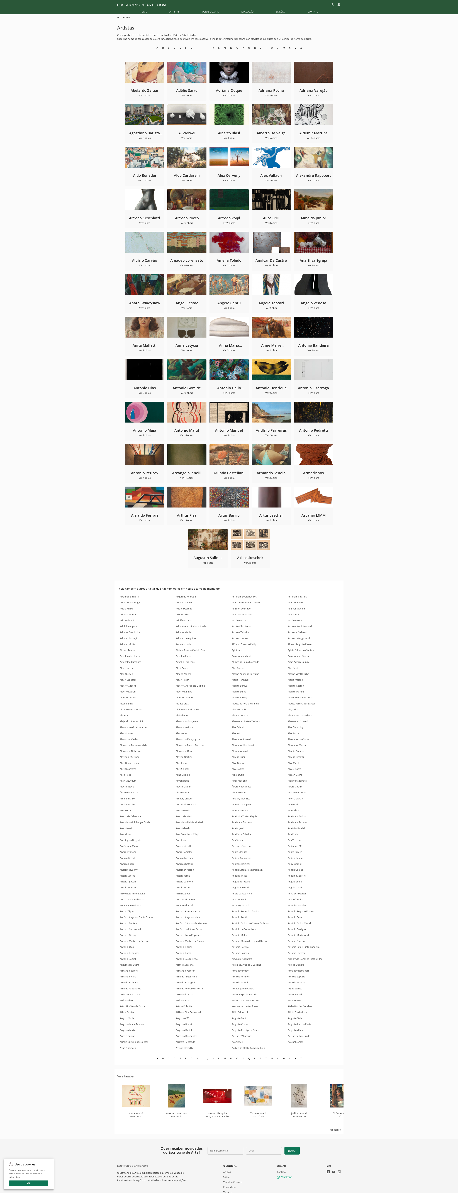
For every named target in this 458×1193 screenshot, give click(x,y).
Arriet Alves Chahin (130, 994)
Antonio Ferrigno (297, 929)
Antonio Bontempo (130, 923)
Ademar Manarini (297, 608)
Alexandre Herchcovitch (244, 745)
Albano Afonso (183, 673)
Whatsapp (286, 1177)
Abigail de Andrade (186, 596)
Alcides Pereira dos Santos (301, 703)
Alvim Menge (238, 792)
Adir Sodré (293, 614)
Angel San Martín (185, 869)
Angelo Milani (183, 887)
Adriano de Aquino (186, 638)
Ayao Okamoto (128, 1048)
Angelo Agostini (128, 881)
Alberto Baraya (239, 685)
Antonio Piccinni (184, 946)
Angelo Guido (295, 881)
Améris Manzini (296, 798)
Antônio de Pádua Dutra (189, 929)
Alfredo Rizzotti (296, 756)
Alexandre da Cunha (298, 739)
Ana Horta (125, 810)
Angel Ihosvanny (129, 869)
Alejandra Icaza (240, 715)
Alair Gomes (238, 668)
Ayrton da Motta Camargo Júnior (249, 1048)
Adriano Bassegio (129, 638)
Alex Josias (181, 733)
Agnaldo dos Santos (130, 656)
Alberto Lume (239, 691)
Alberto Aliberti (128, 685)
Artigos (227, 1172)
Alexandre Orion (184, 751)
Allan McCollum (128, 780)
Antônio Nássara (296, 941)
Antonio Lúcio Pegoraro (188, 935)
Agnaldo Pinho (183, 656)
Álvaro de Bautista (129, 792)
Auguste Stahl (295, 1018)
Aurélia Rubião (127, 1036)
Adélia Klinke (126, 608)
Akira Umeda (126, 668)
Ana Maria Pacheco (242, 822)
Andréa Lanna (295, 858)
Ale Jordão (293, 709)
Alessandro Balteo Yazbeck (246, 721)
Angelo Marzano (128, 887)
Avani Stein (237, 1041)
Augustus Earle (295, 1030)
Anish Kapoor (183, 893)
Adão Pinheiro (295, 602)
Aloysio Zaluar (183, 786)
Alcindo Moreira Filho (131, 709)
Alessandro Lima (184, 727)
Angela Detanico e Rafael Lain (247, 869)
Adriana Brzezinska (130, 632)
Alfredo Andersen (297, 751)
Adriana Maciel (183, 632)
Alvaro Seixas (183, 792)
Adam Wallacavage (130, 602)
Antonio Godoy (128, 935)
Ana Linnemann (240, 810)
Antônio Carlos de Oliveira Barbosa (250, 923)
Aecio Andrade (183, 644)
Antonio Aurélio (240, 917)
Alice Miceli (293, 763)
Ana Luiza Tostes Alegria (244, 816)
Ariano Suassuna (185, 964)
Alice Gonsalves (240, 763)
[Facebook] (328, 1172)
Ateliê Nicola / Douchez (300, 1006)
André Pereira (295, 851)
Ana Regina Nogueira (131, 840)
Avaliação (247, 11)
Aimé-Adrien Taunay (298, 661)
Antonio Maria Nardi (298, 935)
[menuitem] (143, 11)
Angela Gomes (295, 869)
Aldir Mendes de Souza (188, 709)
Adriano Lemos (240, 638)
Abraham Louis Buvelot (244, 596)
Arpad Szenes (295, 988)
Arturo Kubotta (184, 1006)
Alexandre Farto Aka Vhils (133, 745)
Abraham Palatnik (297, 596)
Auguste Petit (239, 1018)
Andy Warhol (294, 863)
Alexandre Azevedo (242, 739)
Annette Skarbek (185, 905)
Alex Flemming (295, 727)
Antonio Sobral (128, 958)
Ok (28, 1183)
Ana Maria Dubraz (297, 816)
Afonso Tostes (127, 650)
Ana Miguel (237, 828)
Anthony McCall (240, 905)
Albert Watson (295, 679)
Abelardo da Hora (129, 596)
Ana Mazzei (126, 828)
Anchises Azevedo (241, 846)
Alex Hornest (127, 733)
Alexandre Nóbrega (130, 751)
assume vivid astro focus (245, 1006)
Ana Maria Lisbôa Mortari (189, 822)
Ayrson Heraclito (185, 1048)
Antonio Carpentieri (130, 929)
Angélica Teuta (239, 875)
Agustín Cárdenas (185, 661)
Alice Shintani (183, 768)
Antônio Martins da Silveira (134, 941)
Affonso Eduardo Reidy (244, 644)
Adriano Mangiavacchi (299, 638)
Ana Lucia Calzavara (130, 816)
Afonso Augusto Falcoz (300, 644)
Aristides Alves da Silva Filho (246, 964)
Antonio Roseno (240, 953)
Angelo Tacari (295, 887)
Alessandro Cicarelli (298, 721)
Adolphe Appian (128, 626)
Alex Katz (236, 733)
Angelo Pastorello (241, 887)
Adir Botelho (182, 614)
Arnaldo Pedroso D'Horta (189, 988)
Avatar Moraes (295, 1041)
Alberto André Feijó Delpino (190, 685)
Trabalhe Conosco (232, 1182)
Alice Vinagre (294, 768)
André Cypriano (128, 851)
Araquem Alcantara (242, 958)
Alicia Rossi (125, 774)
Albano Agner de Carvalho (245, 673)
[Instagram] (339, 1172)
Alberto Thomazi (184, 697)
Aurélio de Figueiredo (299, 1036)
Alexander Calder (129, 739)
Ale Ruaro (125, 715)
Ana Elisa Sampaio (241, 804)
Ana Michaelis (183, 828)
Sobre (226, 1177)
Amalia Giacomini (297, 792)
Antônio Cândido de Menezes (191, 923)
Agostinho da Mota (242, 656)
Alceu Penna (126, 703)
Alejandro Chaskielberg (300, 715)
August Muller (127, 1018)
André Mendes (239, 851)
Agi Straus (237, 650)
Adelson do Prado (241, 608)
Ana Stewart (238, 840)
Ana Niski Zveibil (296, 828)
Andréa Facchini (184, 858)
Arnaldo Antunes (241, 976)
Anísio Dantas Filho (242, 893)
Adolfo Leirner (295, 620)
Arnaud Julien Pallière (243, 988)
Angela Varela (183, 875)
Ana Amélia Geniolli (186, 804)
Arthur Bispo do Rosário (244, 994)
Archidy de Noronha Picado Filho (305, 958)
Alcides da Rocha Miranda (245, 703)
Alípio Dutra (238, 774)
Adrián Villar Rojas (241, 626)
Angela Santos (127, 875)
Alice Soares (238, 768)
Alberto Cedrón (296, 685)
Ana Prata (293, 834)
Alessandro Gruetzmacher (133, 727)
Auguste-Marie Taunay (132, 1024)
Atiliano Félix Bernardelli (188, 1012)
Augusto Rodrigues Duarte (246, 1030)
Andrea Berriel (127, 858)
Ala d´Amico (182, 668)
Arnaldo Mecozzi (296, 982)
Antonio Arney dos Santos (245, 911)
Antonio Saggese (296, 953)
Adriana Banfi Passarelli (300, 626)
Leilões (280, 11)
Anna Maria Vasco (185, 899)
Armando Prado (240, 970)
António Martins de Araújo (190, 941)
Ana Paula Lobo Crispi (187, 834)
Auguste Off (182, 1018)
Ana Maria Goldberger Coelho (135, 822)
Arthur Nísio (126, 1000)
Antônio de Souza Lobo (244, 929)
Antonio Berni (295, 917)
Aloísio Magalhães (297, 780)
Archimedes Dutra (129, 964)
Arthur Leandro (296, 994)
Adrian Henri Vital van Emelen (191, 626)
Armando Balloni (129, 970)
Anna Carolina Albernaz (132, 899)
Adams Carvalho (184, 602)
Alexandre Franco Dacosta (190, 745)
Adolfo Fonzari (239, 620)
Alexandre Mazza (297, 745)
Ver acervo (335, 1129)
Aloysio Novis (127, 786)
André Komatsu (184, 851)
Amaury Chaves (184, 798)
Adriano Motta (127, 644)
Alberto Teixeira (128, 697)
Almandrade (182, 780)
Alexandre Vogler (241, 751)
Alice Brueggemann (130, 763)
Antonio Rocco (183, 953)
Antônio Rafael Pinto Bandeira (304, 946)
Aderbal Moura (128, 614)
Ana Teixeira (294, 840)
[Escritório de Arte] (141, 4)
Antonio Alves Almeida (188, 911)
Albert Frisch (182, 679)
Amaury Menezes (241, 798)
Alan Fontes (294, 668)
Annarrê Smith (295, 899)
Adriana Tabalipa (240, 632)
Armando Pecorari (185, 970)
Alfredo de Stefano (130, 756)
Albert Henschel (240, 679)
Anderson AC (294, 846)
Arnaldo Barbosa (129, 982)
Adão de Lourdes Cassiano (246, 602)
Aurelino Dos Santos (186, 1036)
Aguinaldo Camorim (130, 661)
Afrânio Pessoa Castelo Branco (192, 650)
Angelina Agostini (297, 875)
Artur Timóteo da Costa (132, 1006)
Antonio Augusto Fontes (301, 911)
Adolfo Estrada (183, 620)
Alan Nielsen (126, 673)
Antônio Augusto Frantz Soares (136, 917)
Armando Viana (128, 976)
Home (143, 11)
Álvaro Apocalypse (241, 786)
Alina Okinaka (183, 774)
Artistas (174, 11)
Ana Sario (181, 840)
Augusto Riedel (184, 1030)
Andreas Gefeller (184, 863)
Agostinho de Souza (298, 656)
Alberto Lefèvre (184, 691)
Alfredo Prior (238, 756)
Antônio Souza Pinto (187, 958)
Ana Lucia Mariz (184, 816)
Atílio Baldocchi (240, 1012)
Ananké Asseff (183, 846)
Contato (313, 11)
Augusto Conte (240, 1024)
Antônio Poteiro (240, 946)
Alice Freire (181, 763)
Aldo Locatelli (239, 709)
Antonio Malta (239, 935)
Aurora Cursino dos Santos (134, 1041)
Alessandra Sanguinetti (188, 721)
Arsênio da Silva (184, 994)
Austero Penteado (185, 1041)
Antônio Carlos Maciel (299, 923)
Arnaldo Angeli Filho (186, 976)
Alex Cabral (237, 727)
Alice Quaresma (128, 768)
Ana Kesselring (183, 810)
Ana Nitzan (125, 834)
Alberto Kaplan (128, 691)
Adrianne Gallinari (297, 632)
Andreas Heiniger (241, 863)
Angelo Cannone (184, 881)
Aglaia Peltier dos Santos (301, 650)
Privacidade (229, 1187)
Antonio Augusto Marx (188, 917)
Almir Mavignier (240, 780)
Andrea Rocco (127, 863)
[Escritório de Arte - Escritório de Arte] (132, 1165)
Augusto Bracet (184, 1024)
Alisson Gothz (295, 774)
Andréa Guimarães (241, 858)
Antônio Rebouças (129, 953)
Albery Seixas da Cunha (300, 697)
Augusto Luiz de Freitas (300, 1024)
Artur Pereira (294, 1000)
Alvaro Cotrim (295, 786)
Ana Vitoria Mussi (129, 846)
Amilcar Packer (127, 804)
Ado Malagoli (127, 620)
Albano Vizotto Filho (298, 673)
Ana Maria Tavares (297, 822)
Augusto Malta (127, 1030)
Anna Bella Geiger (297, 893)
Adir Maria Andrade (242, 614)
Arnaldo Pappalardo (130, 988)
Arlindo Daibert (296, 964)
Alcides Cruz (182, 703)
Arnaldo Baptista (296, 976)
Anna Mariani (239, 899)
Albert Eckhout (128, 679)
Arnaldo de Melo (240, 982)
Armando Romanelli (298, 970)
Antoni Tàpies (127, 911)
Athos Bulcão (127, 1012)
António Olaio (127, 946)
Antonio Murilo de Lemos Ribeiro (249, 941)
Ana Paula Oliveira (241, 834)
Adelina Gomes (184, 608)
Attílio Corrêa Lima (297, 1012)
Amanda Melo (127, 798)
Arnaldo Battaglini (185, 982)
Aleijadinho (182, 715)
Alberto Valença (240, 697)
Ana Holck (293, 804)
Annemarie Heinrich (130, 905)
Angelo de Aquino (241, 881)
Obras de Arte (210, 11)
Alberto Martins (296, 691)
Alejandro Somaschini (131, 721)
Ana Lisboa (293, 810)
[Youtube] (333, 1172)
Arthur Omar (182, 1000)
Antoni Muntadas (297, 905)
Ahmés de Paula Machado (245, 661)
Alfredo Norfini (184, 756)
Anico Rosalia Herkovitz (132, 893)
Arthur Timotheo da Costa (245, 1000)
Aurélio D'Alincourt (242, 1036)
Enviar (292, 1150)
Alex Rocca (293, 733)
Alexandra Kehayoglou (188, 739)
